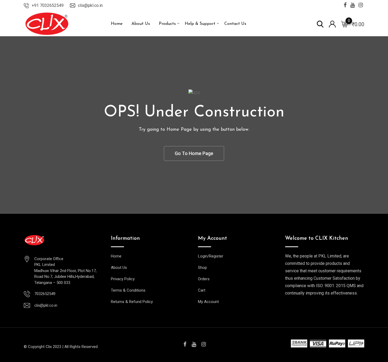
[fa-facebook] (184, 344)
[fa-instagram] (203, 344)
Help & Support (200, 24)
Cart (201, 290)
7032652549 (44, 293)
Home (116, 24)
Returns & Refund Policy (132, 301)
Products (167, 24)
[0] (344, 24)
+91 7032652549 (48, 5)
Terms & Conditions (128, 290)
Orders (204, 279)
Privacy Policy (123, 279)
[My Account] (332, 23)
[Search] (320, 23)
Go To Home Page (194, 153)
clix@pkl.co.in (90, 5)
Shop (202, 267)
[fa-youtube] (194, 344)
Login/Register (210, 256)
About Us (140, 24)
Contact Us (235, 24)
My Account (208, 301)
